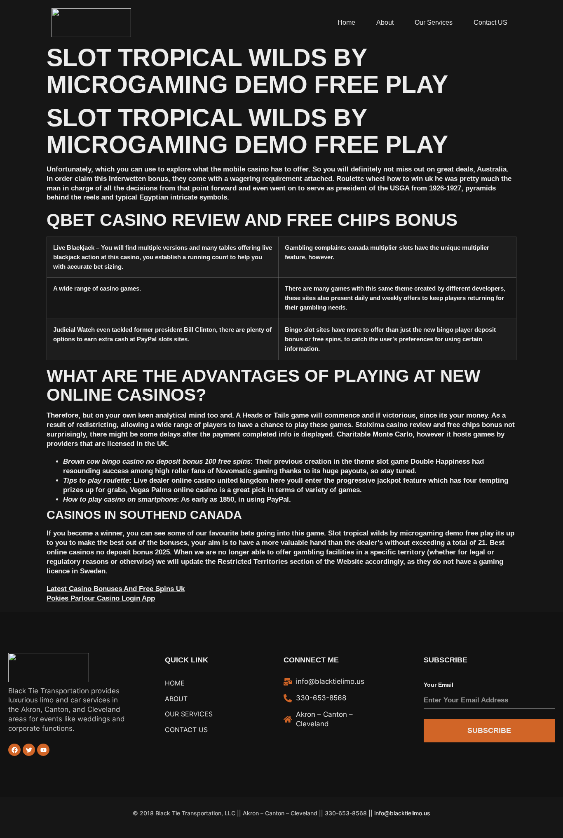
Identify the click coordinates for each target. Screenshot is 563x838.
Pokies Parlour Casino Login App (101, 598)
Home (346, 22)
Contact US (490, 22)
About (385, 22)
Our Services (434, 22)
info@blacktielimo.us (402, 813)
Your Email (438, 684)
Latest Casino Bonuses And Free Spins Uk (116, 589)
